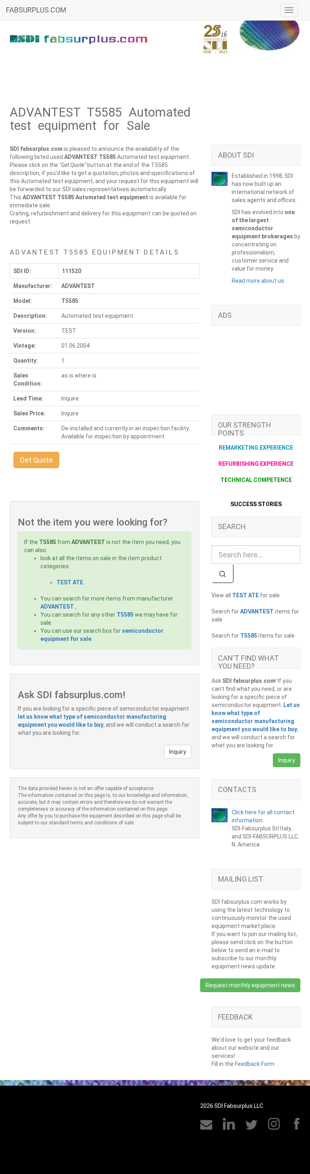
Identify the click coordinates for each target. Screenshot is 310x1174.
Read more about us (258, 280)
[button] (36, 460)
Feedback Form (254, 1064)
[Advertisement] (256, 374)
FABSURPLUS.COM (36, 10)
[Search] (223, 573)
